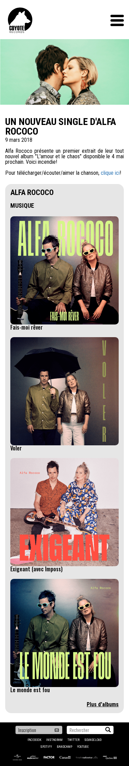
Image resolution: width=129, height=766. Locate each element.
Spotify (46, 746)
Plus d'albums (103, 704)
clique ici (110, 173)
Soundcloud (92, 740)
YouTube (83, 746)
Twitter (73, 740)
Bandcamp (64, 746)
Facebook (34, 740)
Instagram (54, 740)
